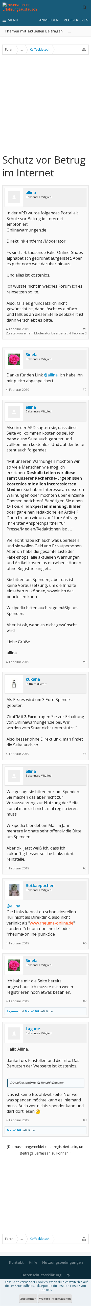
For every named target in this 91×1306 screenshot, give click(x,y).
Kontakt (16, 1262)
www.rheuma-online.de (51, 923)
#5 (84, 868)
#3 (84, 662)
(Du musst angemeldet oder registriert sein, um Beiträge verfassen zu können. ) (45, 1150)
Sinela (31, 354)
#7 (84, 1001)
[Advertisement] (45, 104)
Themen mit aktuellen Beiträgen (34, 31)
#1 (84, 329)
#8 (84, 1120)
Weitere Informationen (55, 1298)
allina (31, 192)
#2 (84, 390)
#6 (84, 943)
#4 (84, 754)
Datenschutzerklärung (41, 1275)
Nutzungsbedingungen (62, 1262)
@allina (51, 375)
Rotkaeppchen (40, 885)
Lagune (12, 1011)
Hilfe (33, 1262)
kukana (33, 679)
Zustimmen (28, 1298)
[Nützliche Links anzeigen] (83, 49)
